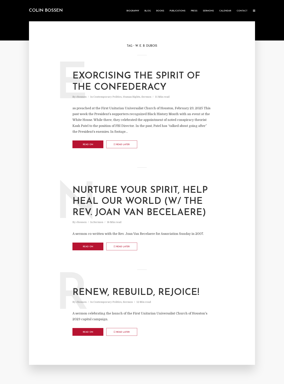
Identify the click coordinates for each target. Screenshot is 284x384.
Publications (177, 11)
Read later (123, 145)
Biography (133, 11)
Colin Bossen (46, 10)
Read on (88, 145)
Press (194, 11)
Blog (148, 11)
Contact (242, 11)
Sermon (146, 96)
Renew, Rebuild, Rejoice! (135, 292)
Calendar (225, 11)
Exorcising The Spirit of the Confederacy (136, 81)
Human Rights (131, 96)
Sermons (208, 11)
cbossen (81, 96)
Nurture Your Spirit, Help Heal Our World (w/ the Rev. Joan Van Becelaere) (140, 201)
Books (160, 11)
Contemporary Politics (107, 96)
